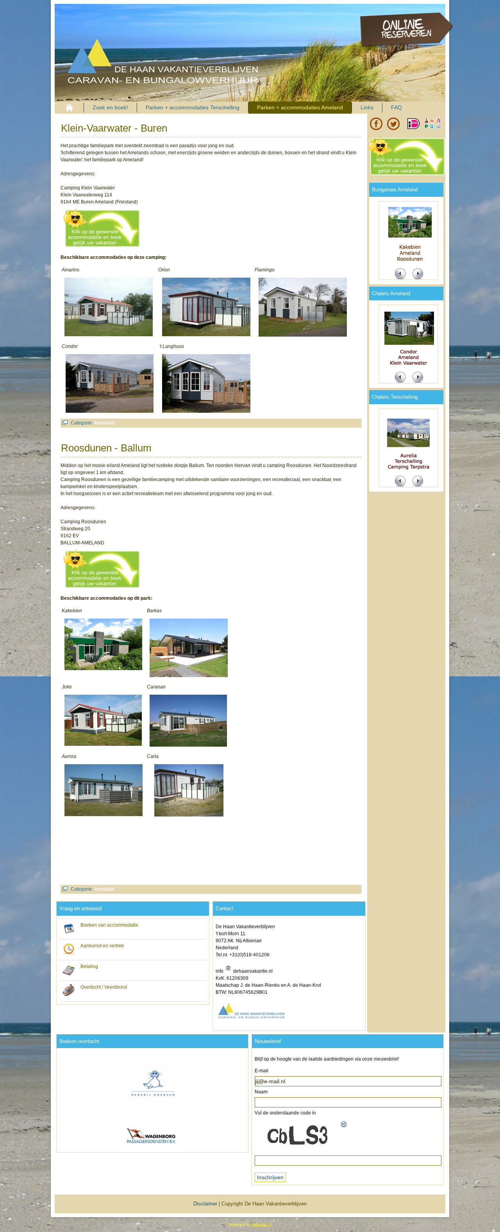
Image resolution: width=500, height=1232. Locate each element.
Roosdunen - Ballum (106, 448)
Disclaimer (205, 1204)
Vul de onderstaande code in (285, 1113)
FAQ (396, 107)
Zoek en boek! (110, 107)
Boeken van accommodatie (109, 925)
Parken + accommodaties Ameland (300, 107)
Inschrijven (270, 1177)
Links (367, 107)
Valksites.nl (261, 1224)
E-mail (261, 1070)
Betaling (89, 966)
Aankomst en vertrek (102, 946)
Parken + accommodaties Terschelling (192, 107)
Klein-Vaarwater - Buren (114, 128)
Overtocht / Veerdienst (103, 987)
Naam (261, 1092)
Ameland (104, 423)
